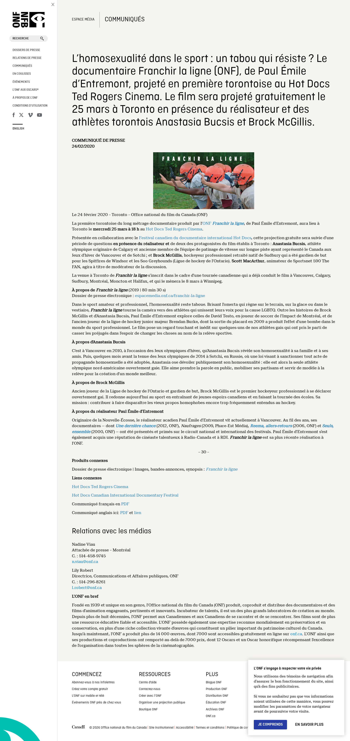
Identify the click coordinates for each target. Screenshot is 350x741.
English (18, 128)
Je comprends (270, 724)
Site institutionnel (161, 728)
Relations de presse (27, 58)
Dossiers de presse (26, 50)
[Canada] (78, 728)
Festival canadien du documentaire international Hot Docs (195, 237)
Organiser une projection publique (162, 703)
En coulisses (22, 74)
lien (137, 512)
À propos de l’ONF (25, 97)
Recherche (21, 38)
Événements (21, 82)
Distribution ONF (217, 696)
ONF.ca (210, 716)
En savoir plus (309, 724)
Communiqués (22, 66)
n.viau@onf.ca (85, 561)
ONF (207, 223)
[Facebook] (14, 116)
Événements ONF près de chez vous (96, 703)
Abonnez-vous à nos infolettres (93, 683)
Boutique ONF (148, 710)
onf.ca (296, 634)
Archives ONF (215, 710)
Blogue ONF (214, 683)
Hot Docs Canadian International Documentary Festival (125, 495)
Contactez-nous (149, 689)
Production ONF (216, 689)
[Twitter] (21, 116)
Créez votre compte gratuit (90, 689)
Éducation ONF (216, 703)
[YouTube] (39, 116)
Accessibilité (184, 728)
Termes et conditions (210, 728)
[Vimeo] (30, 116)
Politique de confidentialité (245, 728)
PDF (125, 504)
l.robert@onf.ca (87, 587)
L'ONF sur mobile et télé (88, 696)
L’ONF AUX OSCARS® (25, 90)
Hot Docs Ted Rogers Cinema (174, 229)
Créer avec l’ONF (150, 696)
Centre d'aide (148, 683)
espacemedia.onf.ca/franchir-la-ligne (170, 295)
